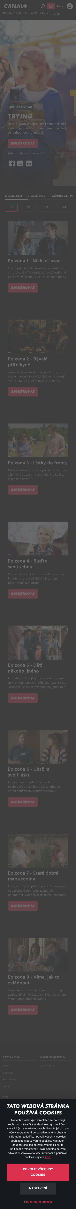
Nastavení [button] (38, 1188)
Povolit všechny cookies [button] (38, 1172)
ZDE (47, 1157)
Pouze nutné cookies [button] (38, 1202)
